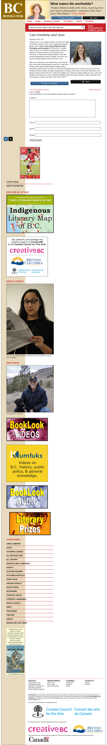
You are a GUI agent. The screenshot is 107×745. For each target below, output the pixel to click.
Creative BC (62, 722)
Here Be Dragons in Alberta (40, 89)
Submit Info (69, 682)
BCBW (38, 21)
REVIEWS (89, 21)
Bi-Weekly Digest (52, 21)
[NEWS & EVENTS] (30, 354)
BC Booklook (13, 9)
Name (32, 122)
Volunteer (69, 684)
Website (32, 135)
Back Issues (51, 684)
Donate (68, 686)
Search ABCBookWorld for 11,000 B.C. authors (95, 28)
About (79, 21)
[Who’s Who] (30, 412)
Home (29, 21)
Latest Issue (51, 682)
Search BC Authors (53, 686)
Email (31, 129)
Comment (33, 98)
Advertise (88, 684)
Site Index (68, 21)
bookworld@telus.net (34, 699)
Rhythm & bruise (95, 89)
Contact (87, 682)
